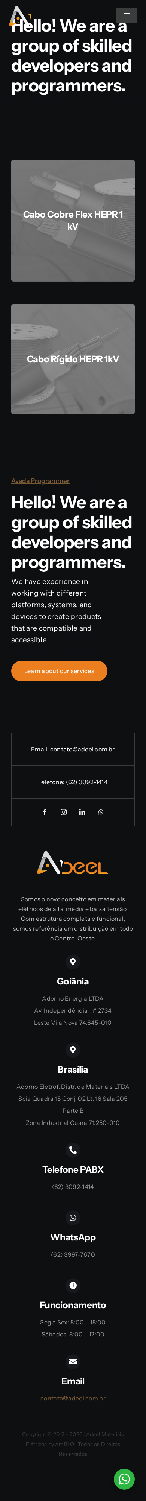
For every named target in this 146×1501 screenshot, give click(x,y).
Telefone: (52, 782)
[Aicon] (20, 9)
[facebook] (44, 812)
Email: (40, 749)
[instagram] (63, 812)
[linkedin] (82, 812)
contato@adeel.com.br (82, 749)
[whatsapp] (101, 812)
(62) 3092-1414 (87, 782)
